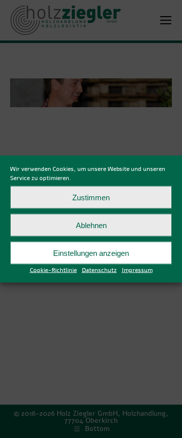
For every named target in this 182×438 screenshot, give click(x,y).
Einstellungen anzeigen (91, 252)
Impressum (137, 270)
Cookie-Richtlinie (53, 270)
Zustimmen (91, 197)
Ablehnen (91, 225)
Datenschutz (99, 270)
